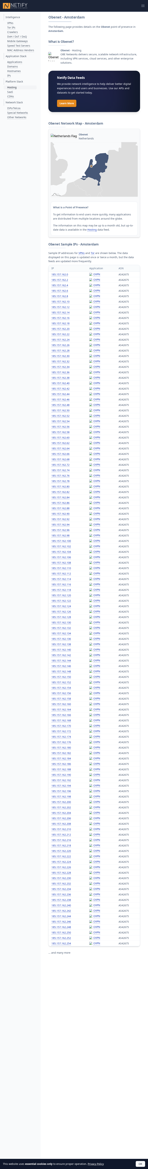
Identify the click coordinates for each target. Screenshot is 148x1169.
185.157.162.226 (61, 867)
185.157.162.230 (61, 878)
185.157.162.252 (61, 938)
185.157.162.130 (61, 622)
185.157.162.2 (59, 280)
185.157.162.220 (61, 851)
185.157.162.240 (61, 905)
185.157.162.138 (61, 644)
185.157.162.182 (61, 753)
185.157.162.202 (61, 807)
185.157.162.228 (61, 872)
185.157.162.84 (60, 497)
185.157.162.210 (61, 829)
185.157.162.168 (61, 720)
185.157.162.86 (60, 503)
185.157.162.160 (61, 704)
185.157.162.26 (60, 345)
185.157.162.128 (61, 617)
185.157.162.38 (60, 377)
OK (140, 1164)
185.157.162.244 (61, 916)
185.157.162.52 (60, 416)
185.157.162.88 (60, 508)
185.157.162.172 (61, 731)
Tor (93, 253)
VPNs (82, 253)
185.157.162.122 (61, 600)
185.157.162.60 (60, 437)
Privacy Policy (96, 1164)
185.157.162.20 (60, 329)
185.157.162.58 (60, 432)
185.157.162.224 (61, 862)
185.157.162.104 (61, 551)
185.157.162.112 (61, 573)
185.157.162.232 (61, 883)
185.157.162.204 (61, 813)
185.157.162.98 (60, 535)
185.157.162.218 (61, 845)
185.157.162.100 (61, 541)
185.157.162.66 (60, 454)
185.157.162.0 (59, 274)
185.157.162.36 (60, 372)
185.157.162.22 (60, 334)
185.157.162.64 (60, 448)
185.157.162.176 (61, 742)
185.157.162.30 (60, 356)
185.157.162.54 (60, 421)
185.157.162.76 (60, 475)
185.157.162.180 (61, 747)
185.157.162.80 (60, 486)
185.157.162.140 (61, 649)
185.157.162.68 (60, 459)
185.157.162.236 (61, 894)
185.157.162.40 (60, 383)
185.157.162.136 (61, 639)
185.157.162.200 (61, 802)
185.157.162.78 (60, 481)
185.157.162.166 (61, 715)
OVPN (96, 274)
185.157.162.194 (61, 785)
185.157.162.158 (61, 698)
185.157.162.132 (61, 628)
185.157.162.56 (60, 426)
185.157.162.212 (61, 834)
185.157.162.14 (60, 312)
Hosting (92, 229)
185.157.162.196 (61, 791)
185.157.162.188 (61, 769)
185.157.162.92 (60, 519)
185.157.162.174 (61, 736)
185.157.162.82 (60, 492)
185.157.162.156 (61, 693)
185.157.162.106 (61, 557)
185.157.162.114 (61, 579)
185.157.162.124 (61, 606)
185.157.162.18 (60, 323)
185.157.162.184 (61, 758)
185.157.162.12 (60, 307)
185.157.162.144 (61, 660)
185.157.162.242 (61, 910)
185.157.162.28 (60, 350)
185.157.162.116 (61, 584)
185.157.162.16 (60, 318)
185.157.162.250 (61, 932)
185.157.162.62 (60, 443)
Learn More (67, 103)
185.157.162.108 (61, 562)
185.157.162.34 (60, 367)
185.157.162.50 (60, 410)
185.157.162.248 (61, 927)
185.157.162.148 (61, 671)
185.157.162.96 (60, 530)
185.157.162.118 (61, 590)
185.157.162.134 (61, 633)
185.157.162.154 (61, 687)
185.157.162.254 (61, 943)
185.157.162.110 (61, 568)
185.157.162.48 (60, 405)
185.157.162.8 (59, 296)
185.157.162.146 (61, 666)
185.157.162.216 (61, 840)
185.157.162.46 (60, 399)
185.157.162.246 (61, 921)
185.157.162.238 (61, 900)
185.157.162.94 (60, 524)
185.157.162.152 (61, 682)
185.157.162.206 (61, 818)
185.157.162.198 (61, 796)
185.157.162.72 (60, 464)
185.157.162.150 (61, 677)
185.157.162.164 (61, 709)
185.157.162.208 (61, 823)
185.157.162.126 (61, 611)
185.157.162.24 (60, 339)
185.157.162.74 (60, 470)
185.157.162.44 (60, 394)
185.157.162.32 (60, 361)
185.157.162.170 (61, 726)
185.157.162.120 (61, 595)
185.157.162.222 (61, 856)
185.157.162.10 (60, 301)
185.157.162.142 (61, 655)
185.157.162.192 (61, 780)
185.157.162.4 (59, 285)
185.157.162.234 (61, 889)
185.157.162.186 (61, 764)
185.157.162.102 (61, 546)
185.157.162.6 (59, 290)
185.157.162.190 (61, 774)
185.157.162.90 (60, 513)
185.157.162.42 (60, 388)
